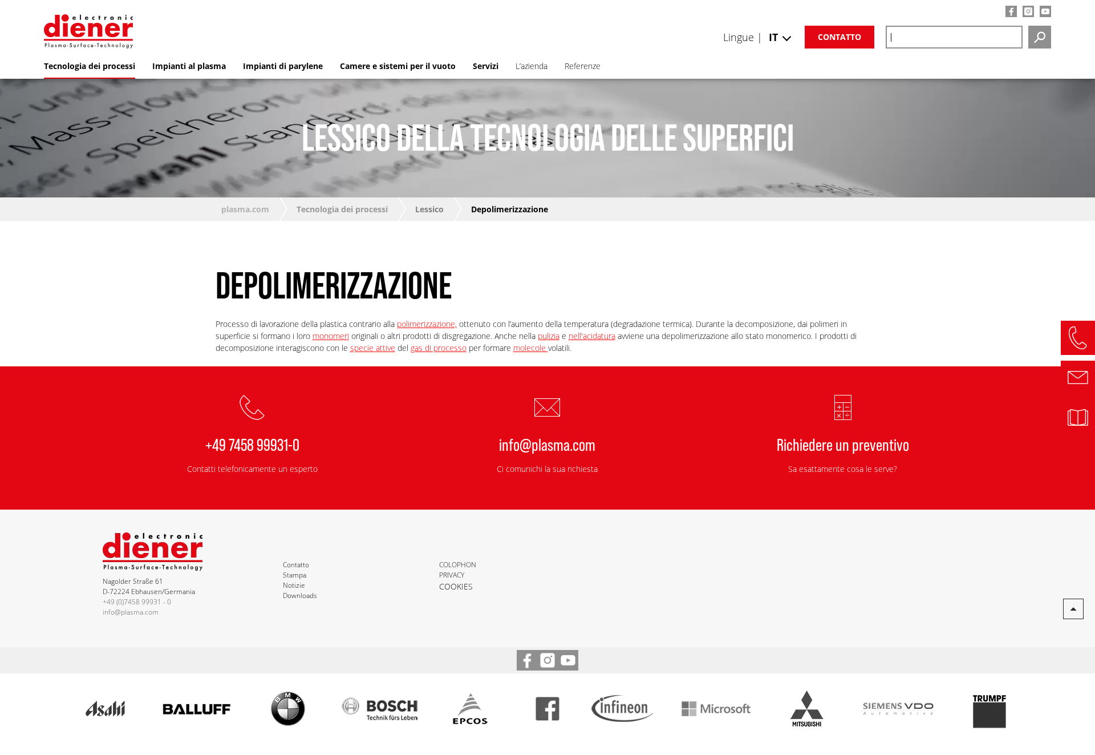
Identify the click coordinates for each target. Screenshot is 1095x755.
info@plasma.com (547, 444)
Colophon (457, 565)
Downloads (300, 595)
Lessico (429, 209)
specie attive (372, 347)
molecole (530, 347)
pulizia (548, 335)
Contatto (839, 36)
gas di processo (439, 347)
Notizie (294, 585)
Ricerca (1039, 37)
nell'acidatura (592, 335)
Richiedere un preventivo (843, 444)
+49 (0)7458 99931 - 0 (137, 602)
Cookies (456, 586)
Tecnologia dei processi (342, 209)
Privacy (451, 575)
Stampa (294, 575)
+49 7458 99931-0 (252, 444)
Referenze (583, 65)
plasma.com (245, 209)
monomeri (331, 335)
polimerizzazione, (427, 323)
